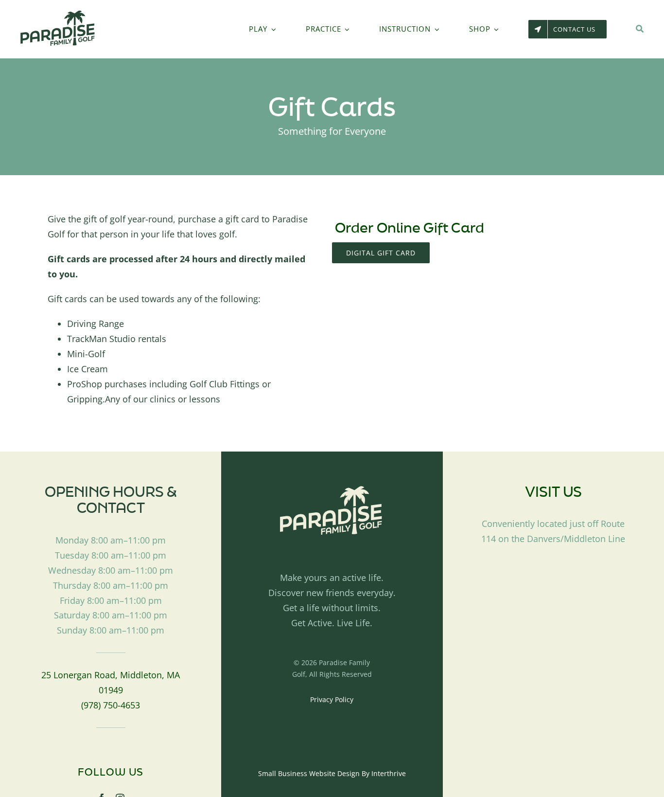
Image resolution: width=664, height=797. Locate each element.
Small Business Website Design (309, 773)
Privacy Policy (331, 699)
